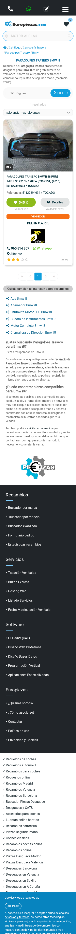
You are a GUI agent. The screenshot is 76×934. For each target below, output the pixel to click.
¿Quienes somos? (20, 703)
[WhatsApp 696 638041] (29, 9)
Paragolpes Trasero (17, 52)
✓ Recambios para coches (21, 771)
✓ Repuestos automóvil (19, 765)
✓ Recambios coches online (22, 844)
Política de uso (18, 731)
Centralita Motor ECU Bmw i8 (31, 312)
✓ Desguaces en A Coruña (21, 887)
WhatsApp (44, 248)
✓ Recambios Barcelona (19, 796)
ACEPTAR (13, 906)
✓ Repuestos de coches (19, 759)
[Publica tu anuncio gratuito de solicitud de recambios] (47, 9)
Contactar (15, 722)
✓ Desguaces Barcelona (19, 868)
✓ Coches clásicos (15, 838)
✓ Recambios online (16, 850)
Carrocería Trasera (34, 47)
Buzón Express (18, 582)
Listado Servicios (20, 600)
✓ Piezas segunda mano (20, 832)
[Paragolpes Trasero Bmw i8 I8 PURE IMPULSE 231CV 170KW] (38, 145)
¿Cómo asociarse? (21, 712)
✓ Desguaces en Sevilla (19, 880)
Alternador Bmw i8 (24, 305)
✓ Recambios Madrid (17, 783)
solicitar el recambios (40, 428)
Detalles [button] (57, 202)
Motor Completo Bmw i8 (28, 326)
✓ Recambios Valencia (18, 789)
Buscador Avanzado (22, 526)
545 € (23, 202)
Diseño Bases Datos (22, 656)
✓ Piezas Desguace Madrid (21, 856)
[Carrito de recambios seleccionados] (66, 24)
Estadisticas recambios (24, 544)
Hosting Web (17, 591)
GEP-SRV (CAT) (19, 638)
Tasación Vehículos (22, 573)
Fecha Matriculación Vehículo (29, 610)
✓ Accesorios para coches (21, 814)
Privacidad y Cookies (23, 740)
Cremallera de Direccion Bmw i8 (33, 332)
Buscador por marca (22, 508)
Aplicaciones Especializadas (28, 675)
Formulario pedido (21, 535)
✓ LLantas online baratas (20, 820)
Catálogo (14, 47)
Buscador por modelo (24, 517)
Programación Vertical (24, 665)
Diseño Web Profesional (25, 647)
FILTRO (62, 93)
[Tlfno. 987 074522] (11, 9)
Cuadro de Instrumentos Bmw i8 (33, 319)
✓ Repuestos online (16, 777)
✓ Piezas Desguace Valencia (23, 862)
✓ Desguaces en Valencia (20, 874)
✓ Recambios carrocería (19, 826)
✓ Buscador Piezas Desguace (23, 802)
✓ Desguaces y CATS (17, 808)
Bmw (35, 52)
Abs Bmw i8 (19, 298)
